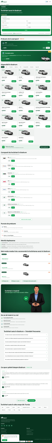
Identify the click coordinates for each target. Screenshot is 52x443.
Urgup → (19, 409)
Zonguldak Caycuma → (27, 407)
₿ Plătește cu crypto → (16, 281)
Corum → (40, 407)
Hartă (44, 47)
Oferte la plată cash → (45, 147)
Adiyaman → (4, 409)
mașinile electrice (13, 55)
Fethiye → (34, 407)
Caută (26, 30)
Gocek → (13, 407)
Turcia (5, 4)
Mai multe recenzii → (22, 400)
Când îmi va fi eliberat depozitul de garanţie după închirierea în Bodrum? (26, 338)
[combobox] (26, 18)
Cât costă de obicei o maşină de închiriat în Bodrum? (26, 349)
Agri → (3, 407)
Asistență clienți (3, 431)
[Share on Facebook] (2, 426)
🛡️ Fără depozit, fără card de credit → (30, 281)
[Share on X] (4, 426)
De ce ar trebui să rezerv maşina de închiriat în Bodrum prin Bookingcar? (26, 352)
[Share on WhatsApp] (9, 426)
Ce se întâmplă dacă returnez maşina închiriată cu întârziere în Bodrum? (26, 356)
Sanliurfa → (8, 407)
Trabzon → (45, 407)
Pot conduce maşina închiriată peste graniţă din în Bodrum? (26, 359)
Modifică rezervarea (30, 434)
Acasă (2, 4)
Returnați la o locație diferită (7, 33)
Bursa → (19, 407)
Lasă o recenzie (31, 400)
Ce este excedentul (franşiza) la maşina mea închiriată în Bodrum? (26, 341)
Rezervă (13, 81)
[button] (3, 18)
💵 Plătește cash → (5, 281)
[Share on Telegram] (12, 426)
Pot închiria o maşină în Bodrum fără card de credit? (26, 345)
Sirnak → (9, 409)
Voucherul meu (29, 431)
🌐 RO (47, 1)
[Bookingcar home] (4, 2)
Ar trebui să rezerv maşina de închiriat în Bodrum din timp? (26, 334)
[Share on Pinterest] (7, 426)
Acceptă (4, 440)
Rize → (15, 409)
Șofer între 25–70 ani (18, 33)
